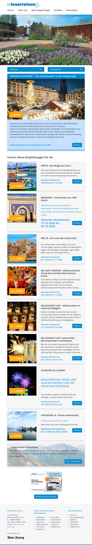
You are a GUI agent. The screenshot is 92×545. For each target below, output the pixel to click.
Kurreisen (54, 524)
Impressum (74, 524)
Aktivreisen (40, 517)
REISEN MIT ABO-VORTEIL (46, 496)
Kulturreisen (55, 522)
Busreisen (40, 522)
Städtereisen (56, 527)
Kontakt (58, 10)
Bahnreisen (40, 520)
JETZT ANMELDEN (73, 461)
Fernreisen (40, 527)
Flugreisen (40, 529)
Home (10, 10)
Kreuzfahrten (56, 520)
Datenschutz (75, 527)
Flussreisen (55, 517)
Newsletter (72, 10)
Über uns (73, 515)
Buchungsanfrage (41, 10)
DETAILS (77, 145)
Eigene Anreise (42, 524)
